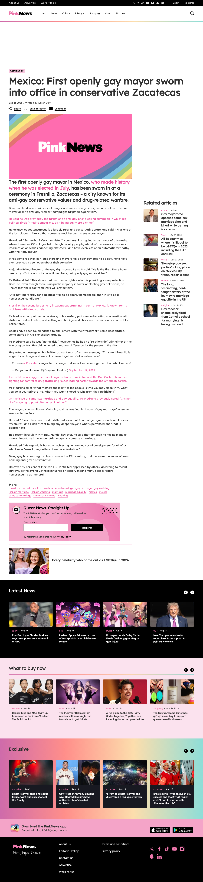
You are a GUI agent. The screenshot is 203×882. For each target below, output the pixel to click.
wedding (63, 495)
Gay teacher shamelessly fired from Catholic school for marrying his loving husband (175, 316)
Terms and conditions (115, 844)
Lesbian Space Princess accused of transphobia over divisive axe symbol (77, 638)
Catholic (26, 488)
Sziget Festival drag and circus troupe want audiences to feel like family (30, 797)
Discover (121, 13)
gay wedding (101, 488)
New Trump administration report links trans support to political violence (169, 638)
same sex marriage (20, 495)
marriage (57, 491)
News (54, 13)
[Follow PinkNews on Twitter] (151, 850)
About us (65, 844)
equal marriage (64, 488)
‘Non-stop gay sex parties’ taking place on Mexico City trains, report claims (175, 269)
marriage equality (75, 491)
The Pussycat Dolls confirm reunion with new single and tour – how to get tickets (75, 716)
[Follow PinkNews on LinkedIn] (162, 3)
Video (108, 13)
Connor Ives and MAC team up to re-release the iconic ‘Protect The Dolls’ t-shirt (30, 716)
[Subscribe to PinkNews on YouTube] (174, 850)
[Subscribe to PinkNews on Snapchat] (151, 857)
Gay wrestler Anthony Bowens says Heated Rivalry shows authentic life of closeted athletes (76, 798)
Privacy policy (111, 851)
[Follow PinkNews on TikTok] (166, 850)
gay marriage (83, 488)
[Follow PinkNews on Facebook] (159, 850)
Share (17, 108)
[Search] (192, 13)
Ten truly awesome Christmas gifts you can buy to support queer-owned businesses (170, 716)
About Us (14, 2)
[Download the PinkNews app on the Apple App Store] (160, 830)
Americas (14, 488)
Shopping (94, 13)
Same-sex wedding (44, 495)
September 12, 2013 (82, 370)
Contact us (66, 858)
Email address (35, 522)
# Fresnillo (30, 363)
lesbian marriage (19, 491)
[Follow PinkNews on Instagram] (182, 850)
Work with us (48, 2)
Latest (43, 13)
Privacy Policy (63, 536)
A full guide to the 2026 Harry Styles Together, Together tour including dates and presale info (125, 716)
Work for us (66, 871)
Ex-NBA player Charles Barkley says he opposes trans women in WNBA (30, 638)
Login (176, 2)
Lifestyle (79, 13)
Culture (66, 13)
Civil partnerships (43, 488)
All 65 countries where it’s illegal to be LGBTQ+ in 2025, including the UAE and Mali (174, 246)
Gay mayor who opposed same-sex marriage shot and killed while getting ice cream (174, 221)
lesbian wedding (40, 491)
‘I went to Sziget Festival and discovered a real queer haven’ (124, 795)
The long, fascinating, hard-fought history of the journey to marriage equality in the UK (175, 291)
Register (189, 2)
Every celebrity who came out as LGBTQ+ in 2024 (90, 560)
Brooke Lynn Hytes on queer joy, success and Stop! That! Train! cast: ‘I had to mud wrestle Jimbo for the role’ (172, 798)
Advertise (30, 2)
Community (16, 70)
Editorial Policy (69, 851)
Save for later (38, 108)
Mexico (93, 491)
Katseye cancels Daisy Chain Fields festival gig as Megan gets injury (123, 638)
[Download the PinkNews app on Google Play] (183, 830)
